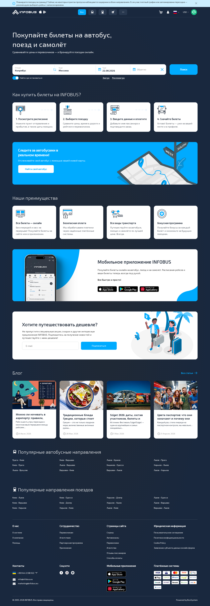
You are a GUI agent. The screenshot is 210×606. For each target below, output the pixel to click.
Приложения (65, 548)
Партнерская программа (71, 543)
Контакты (18, 565)
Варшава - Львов (114, 470)
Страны (110, 532)
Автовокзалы (113, 537)
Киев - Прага (18, 465)
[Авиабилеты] (113, 12)
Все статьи (187, 373)
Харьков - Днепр (114, 497)
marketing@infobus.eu (28, 583)
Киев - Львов (18, 497)
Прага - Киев (18, 460)
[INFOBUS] (24, 12)
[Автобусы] (92, 12)
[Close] (196, 3)
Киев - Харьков (19, 508)
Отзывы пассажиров (116, 553)
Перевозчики (113, 543)
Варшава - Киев (67, 470)
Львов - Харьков (161, 470)
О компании (17, 537)
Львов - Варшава (67, 465)
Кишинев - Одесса (115, 465)
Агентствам (65, 537)
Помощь (16, 543)
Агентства (111, 548)
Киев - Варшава (67, 460)
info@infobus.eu (25, 579)
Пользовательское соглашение (168, 532)
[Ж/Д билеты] (103, 12)
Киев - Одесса (66, 497)
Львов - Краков (113, 460)
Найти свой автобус (36, 169)
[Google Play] (44, 12)
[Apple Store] (40, 12)
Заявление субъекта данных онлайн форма (174, 548)
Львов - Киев (112, 508)
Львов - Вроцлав (20, 470)
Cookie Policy (160, 543)
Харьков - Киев (66, 508)
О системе (17, 532)
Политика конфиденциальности (169, 537)
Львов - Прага (160, 460)
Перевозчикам (66, 532)
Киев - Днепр (66, 503)
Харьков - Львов (161, 465)
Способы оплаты (114, 558)
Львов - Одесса (161, 497)
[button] (123, 12)
